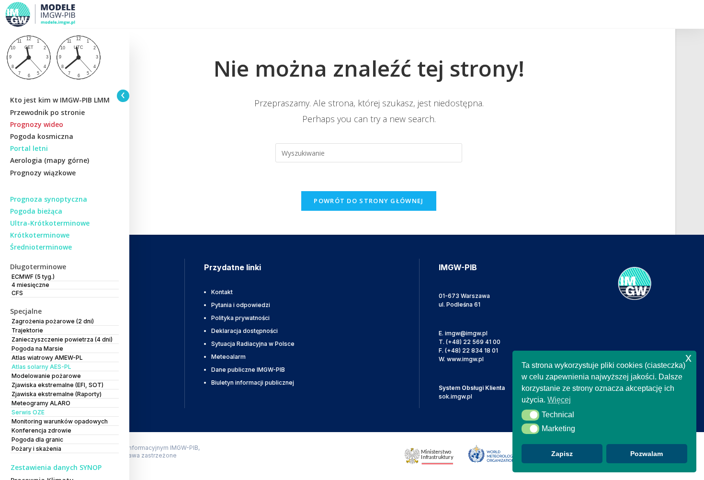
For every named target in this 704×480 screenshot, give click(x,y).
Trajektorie (27, 330)
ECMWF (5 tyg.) (33, 276)
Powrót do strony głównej (368, 200)
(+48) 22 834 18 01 (471, 350)
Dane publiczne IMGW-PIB (248, 369)
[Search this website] (368, 152)
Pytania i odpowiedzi (240, 305)
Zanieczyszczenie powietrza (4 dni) (62, 339)
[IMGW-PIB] (53, 14)
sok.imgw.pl (455, 396)
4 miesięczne (30, 284)
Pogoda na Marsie (37, 348)
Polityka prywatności (240, 317)
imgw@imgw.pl (466, 333)
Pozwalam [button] (646, 453)
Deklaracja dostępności (244, 330)
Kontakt (222, 292)
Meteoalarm (228, 356)
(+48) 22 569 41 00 (473, 341)
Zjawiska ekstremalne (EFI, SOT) (57, 385)
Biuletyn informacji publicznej (252, 382)
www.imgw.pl (465, 359)
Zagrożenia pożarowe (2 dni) (52, 321)
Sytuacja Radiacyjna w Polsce (253, 343)
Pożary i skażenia (36, 448)
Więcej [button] (559, 400)
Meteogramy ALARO (40, 403)
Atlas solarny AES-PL (41, 366)
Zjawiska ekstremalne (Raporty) (56, 394)
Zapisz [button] (562, 453)
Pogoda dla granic (37, 439)
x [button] (688, 357)
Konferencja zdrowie (41, 430)
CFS (17, 293)
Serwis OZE (28, 412)
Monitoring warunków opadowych (59, 421)
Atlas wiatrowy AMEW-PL (47, 357)
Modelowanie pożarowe (46, 375)
